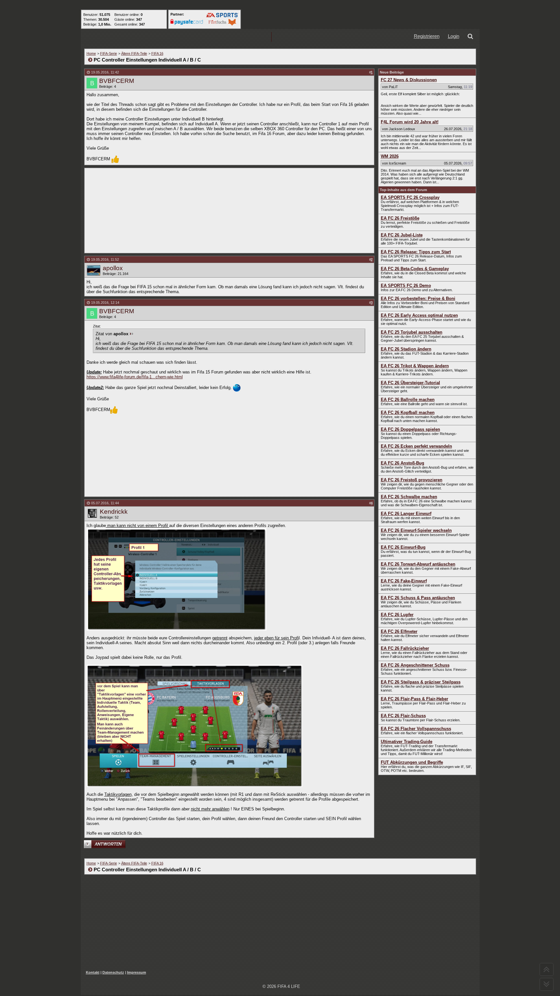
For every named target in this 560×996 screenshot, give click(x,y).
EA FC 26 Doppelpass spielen (410, 429)
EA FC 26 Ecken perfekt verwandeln (416, 446)
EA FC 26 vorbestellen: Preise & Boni (418, 298)
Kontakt (92, 972)
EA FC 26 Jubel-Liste (402, 235)
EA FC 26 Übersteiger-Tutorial (410, 382)
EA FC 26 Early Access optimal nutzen (419, 315)
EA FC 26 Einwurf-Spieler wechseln (416, 530)
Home (91, 53)
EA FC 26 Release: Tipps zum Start (416, 251)
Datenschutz (113, 972)
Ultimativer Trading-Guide (406, 741)
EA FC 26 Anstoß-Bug (402, 463)
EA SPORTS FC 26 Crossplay (410, 197)
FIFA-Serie (108, 53)
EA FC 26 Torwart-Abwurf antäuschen (418, 564)
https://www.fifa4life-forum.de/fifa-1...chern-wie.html (135, 376)
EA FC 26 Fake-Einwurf (404, 580)
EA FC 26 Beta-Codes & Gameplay (415, 268)
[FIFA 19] (209, 37)
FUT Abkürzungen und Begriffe (412, 762)
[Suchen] (471, 37)
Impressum (136, 972)
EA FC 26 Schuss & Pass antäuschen (418, 597)
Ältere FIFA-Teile (134, 53)
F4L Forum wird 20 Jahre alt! (409, 122)
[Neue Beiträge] (167, 37)
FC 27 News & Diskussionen (409, 79)
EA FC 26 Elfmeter (399, 631)
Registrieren (426, 36)
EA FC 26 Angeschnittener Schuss (415, 665)
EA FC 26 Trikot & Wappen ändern (415, 365)
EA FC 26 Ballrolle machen (408, 399)
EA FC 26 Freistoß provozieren (411, 479)
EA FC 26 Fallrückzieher (405, 648)
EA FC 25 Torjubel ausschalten (411, 332)
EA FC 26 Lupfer (397, 614)
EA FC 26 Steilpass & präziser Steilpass (421, 682)
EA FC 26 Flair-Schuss (403, 715)
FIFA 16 (157, 53)
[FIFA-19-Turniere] (250, 37)
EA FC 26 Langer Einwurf (406, 513)
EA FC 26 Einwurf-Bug (403, 547)
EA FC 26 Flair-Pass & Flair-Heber (414, 698)
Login (453, 36)
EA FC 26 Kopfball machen (408, 412)
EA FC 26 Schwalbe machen (409, 496)
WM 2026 (390, 156)
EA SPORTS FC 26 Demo (406, 285)
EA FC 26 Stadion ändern (406, 349)
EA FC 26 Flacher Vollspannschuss (416, 728)
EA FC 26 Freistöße (400, 218)
